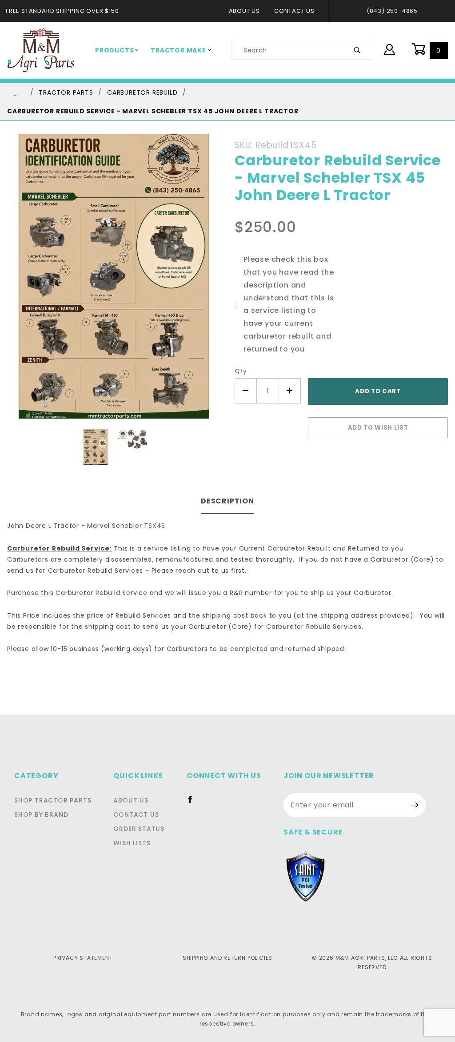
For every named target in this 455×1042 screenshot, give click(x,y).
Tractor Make (178, 50)
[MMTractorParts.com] (41, 49)
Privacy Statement (83, 958)
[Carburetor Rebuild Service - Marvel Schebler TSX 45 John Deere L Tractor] (114, 281)
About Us (244, 11)
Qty (241, 371)
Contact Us (294, 11)
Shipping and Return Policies (227, 958)
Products (114, 50)
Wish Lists (131, 842)
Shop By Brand (41, 814)
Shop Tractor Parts (52, 800)
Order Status (138, 828)
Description (227, 501)
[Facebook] (194, 803)
